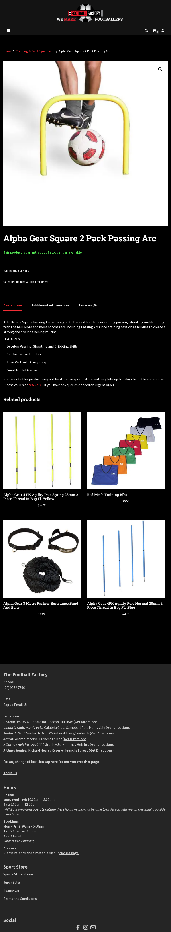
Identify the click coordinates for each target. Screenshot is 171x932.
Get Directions (86, 721)
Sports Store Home (18, 874)
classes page (69, 853)
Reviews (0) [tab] (87, 305)
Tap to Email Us (15, 704)
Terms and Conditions (20, 898)
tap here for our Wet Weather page (72, 761)
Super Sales (12, 882)
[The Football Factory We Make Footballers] (85, 13)
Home (7, 51)
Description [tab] (12, 305)
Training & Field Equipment (35, 51)
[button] (160, 69)
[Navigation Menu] (8, 30)
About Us (10, 773)
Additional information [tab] (50, 305)
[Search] (146, 30)
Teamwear (11, 890)
